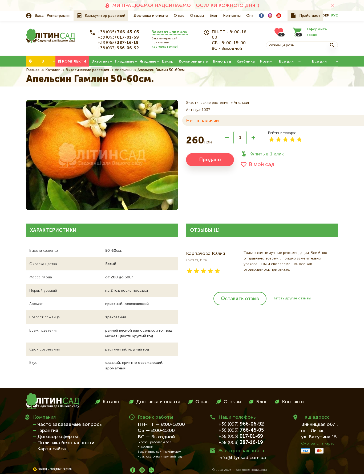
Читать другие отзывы (292, 298)
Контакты (232, 16)
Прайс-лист (309, 16)
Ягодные (148, 61)
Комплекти (74, 61)
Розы (265, 61)
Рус (334, 15)
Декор (167, 61)
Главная (32, 70)
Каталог (52, 70)
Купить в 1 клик (266, 154)
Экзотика (100, 61)
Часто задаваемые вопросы (70, 424)
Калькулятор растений (105, 16)
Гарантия (47, 430)
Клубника (246, 61)
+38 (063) (118, 37)
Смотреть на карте (317, 444)
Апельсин (123, 70)
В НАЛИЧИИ (43, 63)
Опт (250, 16)
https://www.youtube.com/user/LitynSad (278, 15)
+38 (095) (118, 32)
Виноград (222, 61)
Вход (39, 16)
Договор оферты (57, 436)
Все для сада (286, 63)
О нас (179, 16)
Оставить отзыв (240, 298)
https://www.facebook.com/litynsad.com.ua (261, 15)
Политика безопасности (65, 442)
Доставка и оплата (151, 16)
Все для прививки (319, 63)
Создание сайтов (61, 469)
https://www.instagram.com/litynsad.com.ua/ (270, 15)
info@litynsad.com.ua (242, 457)
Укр (326, 15)
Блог (213, 16)
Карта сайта (51, 449)
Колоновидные (193, 61)
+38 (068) (118, 43)
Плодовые (124, 61)
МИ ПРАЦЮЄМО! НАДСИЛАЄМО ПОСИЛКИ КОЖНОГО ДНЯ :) (185, 5)
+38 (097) (118, 48)
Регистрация (58, 16)
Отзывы (197, 16)
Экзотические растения (87, 70)
